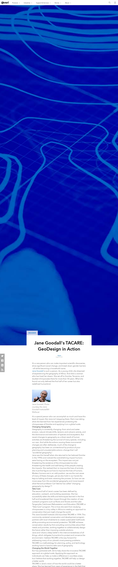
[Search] (109, 2)
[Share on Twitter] (2, 356)
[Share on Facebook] (2, 360)
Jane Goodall (37, 371)
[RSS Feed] (2, 369)
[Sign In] (115, 2)
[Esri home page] (5, 2)
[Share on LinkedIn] (2, 365)
